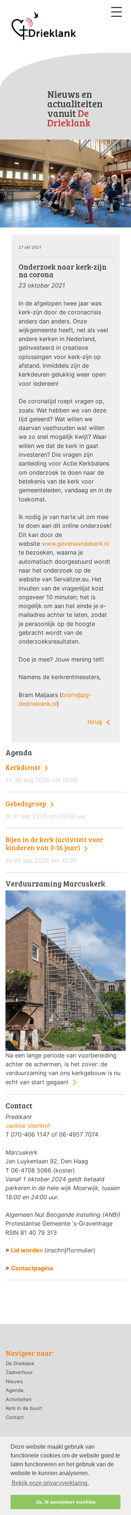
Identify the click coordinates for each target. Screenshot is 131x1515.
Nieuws (14, 1381)
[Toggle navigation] (116, 12)
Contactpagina (32, 1268)
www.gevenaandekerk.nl (75, 543)
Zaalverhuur (19, 1372)
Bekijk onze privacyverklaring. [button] (50, 1483)
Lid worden (27, 1250)
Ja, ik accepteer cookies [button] (66, 1502)
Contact (15, 1417)
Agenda (14, 1390)
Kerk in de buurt (24, 1408)
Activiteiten (19, 1399)
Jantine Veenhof (27, 1125)
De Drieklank (20, 1363)
